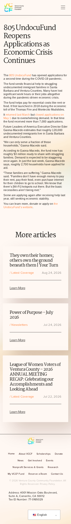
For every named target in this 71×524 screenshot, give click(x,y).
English (42, 514)
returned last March (18, 114)
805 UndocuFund (20, 75)
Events (50, 460)
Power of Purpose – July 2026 (31, 315)
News (21, 460)
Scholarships (44, 453)
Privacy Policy (47, 484)
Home (11, 453)
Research (53, 467)
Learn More (17, 288)
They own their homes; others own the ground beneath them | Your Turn (34, 260)
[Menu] (63, 7)
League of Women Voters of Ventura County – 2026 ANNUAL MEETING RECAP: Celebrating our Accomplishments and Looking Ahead (35, 377)
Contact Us (57, 473)
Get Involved (35, 460)
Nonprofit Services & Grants (28, 467)
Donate (59, 453)
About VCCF (25, 453)
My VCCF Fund (16, 473)
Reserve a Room (37, 473)
